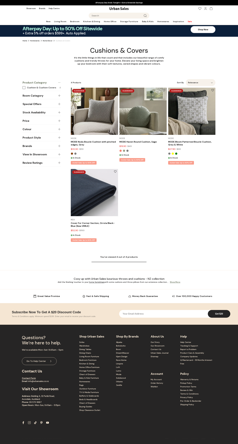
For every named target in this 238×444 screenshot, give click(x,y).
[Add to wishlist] (115, 90)
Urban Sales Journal (159, 353)
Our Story (155, 342)
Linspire (119, 363)
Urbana (119, 381)
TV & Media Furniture (89, 392)
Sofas (81, 342)
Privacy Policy (186, 397)
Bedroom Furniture (87, 360)
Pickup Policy (186, 383)
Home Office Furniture (89, 367)
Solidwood (121, 378)
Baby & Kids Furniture (89, 378)
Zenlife (119, 385)
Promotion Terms (188, 386)
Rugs (81, 385)
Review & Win (186, 390)
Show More (175, 282)
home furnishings (96, 282)
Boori (118, 349)
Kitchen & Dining (86, 363)
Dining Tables (85, 349)
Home (25, 41)
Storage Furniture (87, 371)
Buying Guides (85, 406)
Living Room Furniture (89, 356)
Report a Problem (188, 349)
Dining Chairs (85, 353)
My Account (156, 379)
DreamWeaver (122, 353)
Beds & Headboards (88, 399)
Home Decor (47, 41)
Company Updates (189, 356)
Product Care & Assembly (192, 353)
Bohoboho (121, 346)
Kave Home (121, 360)
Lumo (118, 371)
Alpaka (119, 342)
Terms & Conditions (189, 394)
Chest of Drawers (87, 374)
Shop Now (203, 29)
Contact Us (156, 349)
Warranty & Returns (189, 379)
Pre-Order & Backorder (190, 401)
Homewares (35, 41)
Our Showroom (157, 346)
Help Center (185, 342)
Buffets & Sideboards (89, 396)
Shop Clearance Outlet (89, 410)
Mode (118, 374)
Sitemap (154, 356)
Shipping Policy (187, 404)
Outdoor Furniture (87, 388)
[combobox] (119, 16)
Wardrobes (84, 346)
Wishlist (154, 386)
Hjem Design (121, 356)
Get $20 (219, 314)
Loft (118, 367)
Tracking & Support (189, 346)
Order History (157, 383)
